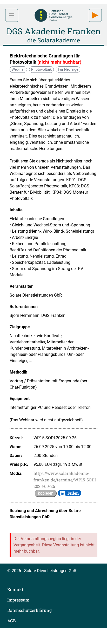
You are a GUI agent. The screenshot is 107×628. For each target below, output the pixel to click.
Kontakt (15, 589)
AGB (11, 620)
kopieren (46, 493)
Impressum (18, 600)
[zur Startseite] (53, 14)
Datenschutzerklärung (29, 610)
